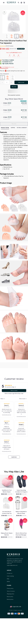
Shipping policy (10, 593)
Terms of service (11, 591)
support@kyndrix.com (12, 565)
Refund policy (10, 599)
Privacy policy (10, 588)
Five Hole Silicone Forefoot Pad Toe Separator (6, 415)
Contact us (9, 573)
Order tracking (10, 576)
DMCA (8, 581)
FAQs (8, 578)
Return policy (10, 596)
